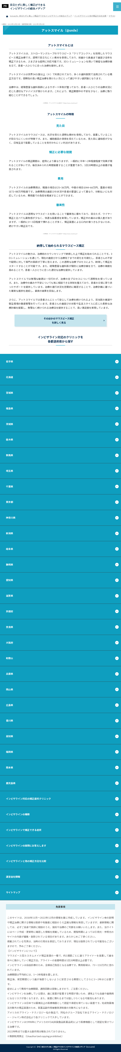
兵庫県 (9, 673)
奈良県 (9, 627)
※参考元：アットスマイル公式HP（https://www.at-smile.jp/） (60, 103)
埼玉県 (9, 470)
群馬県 (9, 455)
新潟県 (9, 533)
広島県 (9, 705)
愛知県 (9, 580)
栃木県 (9, 439)
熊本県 (9, 767)
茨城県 (9, 424)
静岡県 (9, 564)
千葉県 (9, 486)
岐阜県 (9, 548)
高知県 (9, 736)
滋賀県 (9, 595)
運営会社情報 (13, 876)
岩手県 (9, 361)
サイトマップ (13, 892)
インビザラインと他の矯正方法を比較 (26, 861)
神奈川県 (10, 517)
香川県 (9, 720)
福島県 (9, 408)
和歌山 (9, 658)
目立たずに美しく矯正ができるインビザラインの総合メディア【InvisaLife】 (68, 1047)
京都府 (9, 611)
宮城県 (9, 392)
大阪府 (9, 642)
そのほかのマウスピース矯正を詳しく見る (59, 320)
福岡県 (9, 751)
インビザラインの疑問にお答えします (26, 845)
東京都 (9, 502)
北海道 (9, 377)
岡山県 (9, 689)
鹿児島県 (10, 783)
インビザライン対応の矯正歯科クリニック (28, 798)
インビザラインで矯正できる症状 (23, 830)
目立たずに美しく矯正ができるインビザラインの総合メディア (27, 6)
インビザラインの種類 (18, 814)
